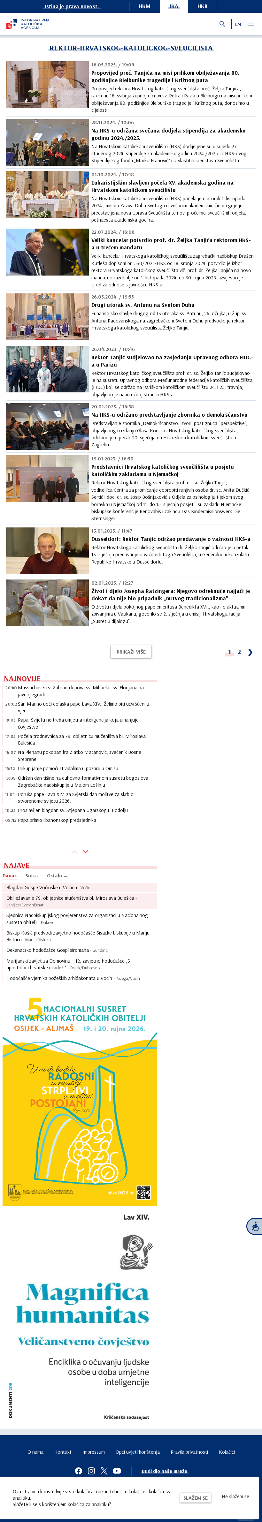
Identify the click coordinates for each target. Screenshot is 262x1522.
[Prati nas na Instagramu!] (91, 1471)
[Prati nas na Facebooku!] (78, 1471)
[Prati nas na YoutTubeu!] (117, 1471)
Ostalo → (57, 875)
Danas (10, 875)
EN (238, 24)
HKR (202, 6)
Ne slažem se (235, 1496)
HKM (144, 6)
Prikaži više (131, 651)
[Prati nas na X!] (104, 1471)
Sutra (32, 875)
